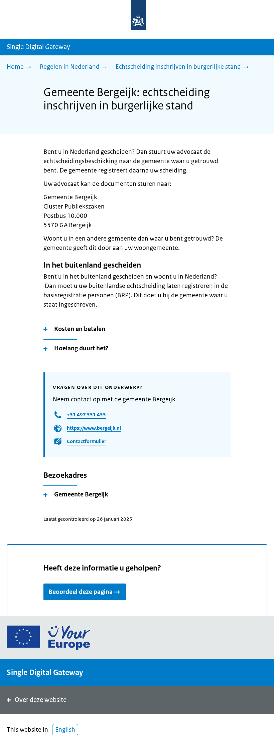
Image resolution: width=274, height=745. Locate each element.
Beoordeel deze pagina (80, 592)
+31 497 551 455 (86, 414)
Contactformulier (86, 441)
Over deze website (40, 700)
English (65, 730)
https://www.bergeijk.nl (94, 428)
